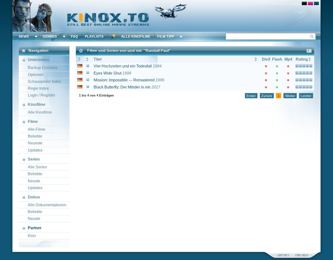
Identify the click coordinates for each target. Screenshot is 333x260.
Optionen (36, 75)
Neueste (35, 143)
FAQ (74, 36)
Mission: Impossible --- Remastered (124, 80)
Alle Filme (36, 129)
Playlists (94, 36)
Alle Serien (37, 167)
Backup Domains (43, 67)
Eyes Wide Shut (107, 73)
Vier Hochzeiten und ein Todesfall (123, 66)
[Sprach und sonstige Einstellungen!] (113, 36)
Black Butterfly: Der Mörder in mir (122, 87)
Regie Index (38, 88)
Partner (34, 228)
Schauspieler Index (44, 81)
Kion (32, 236)
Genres (50, 36)
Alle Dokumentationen (47, 205)
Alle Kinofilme (135, 36)
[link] (166, 16)
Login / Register (41, 95)
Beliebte (35, 136)
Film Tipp (165, 36)
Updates (35, 150)
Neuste (34, 181)
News (24, 36)
